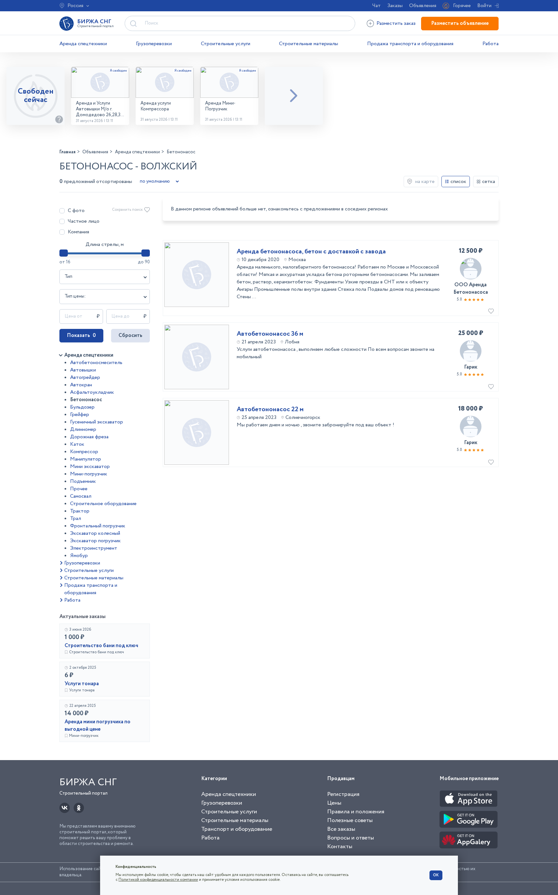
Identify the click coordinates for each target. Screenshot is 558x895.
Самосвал (80, 496)
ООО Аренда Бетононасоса (470, 288)
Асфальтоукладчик (92, 392)
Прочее (79, 489)
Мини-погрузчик (88, 474)
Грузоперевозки (154, 43)
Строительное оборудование (103, 503)
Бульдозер (82, 407)
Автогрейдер (85, 377)
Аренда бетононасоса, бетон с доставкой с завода (311, 252)
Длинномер (83, 429)
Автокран (81, 385)
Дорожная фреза (89, 437)
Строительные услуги (225, 43)
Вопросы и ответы (350, 838)
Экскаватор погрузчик (95, 540)
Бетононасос (86, 399)
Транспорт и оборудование (236, 829)
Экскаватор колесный (95, 533)
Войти (484, 5)
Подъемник (83, 481)
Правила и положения (355, 812)
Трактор (79, 511)
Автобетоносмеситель (96, 362)
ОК (436, 875)
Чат (376, 5)
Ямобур (79, 555)
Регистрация (343, 794)
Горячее (462, 5)
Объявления (422, 5)
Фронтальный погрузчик (97, 526)
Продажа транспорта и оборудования (410, 43)
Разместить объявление (460, 23)
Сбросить (130, 335)
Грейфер (79, 414)
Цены (334, 803)
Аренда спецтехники (83, 43)
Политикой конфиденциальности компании (158, 879)
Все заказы (341, 829)
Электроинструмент (93, 548)
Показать (81, 335)
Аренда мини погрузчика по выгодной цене (97, 725)
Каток (77, 444)
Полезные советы (350, 820)
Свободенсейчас (36, 96)
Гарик (470, 367)
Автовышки (83, 370)
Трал (75, 518)
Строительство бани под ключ (101, 645)
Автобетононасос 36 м (270, 334)
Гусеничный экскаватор (96, 422)
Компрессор (84, 451)
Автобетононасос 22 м (270, 409)
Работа (490, 43)
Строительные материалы (308, 43)
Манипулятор (85, 459)
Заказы (395, 5)
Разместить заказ (396, 23)
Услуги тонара (82, 683)
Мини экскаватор (90, 466)
